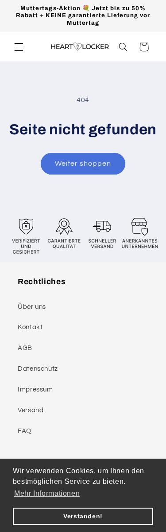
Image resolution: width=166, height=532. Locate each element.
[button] (18, 47)
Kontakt (30, 327)
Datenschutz (38, 368)
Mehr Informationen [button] (47, 493)
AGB (25, 348)
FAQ (24, 431)
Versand (30, 410)
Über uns (32, 307)
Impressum (35, 389)
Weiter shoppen (83, 163)
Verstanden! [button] (83, 516)
